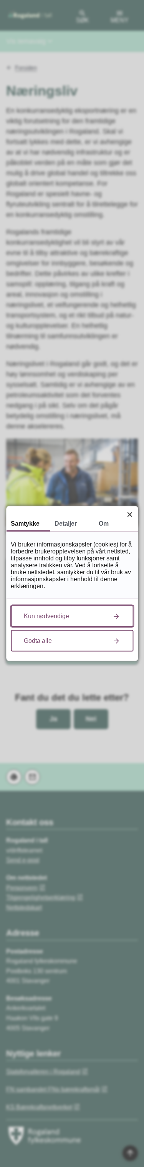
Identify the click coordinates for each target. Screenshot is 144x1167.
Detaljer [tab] (66, 523)
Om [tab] (104, 523)
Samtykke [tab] (25, 523)
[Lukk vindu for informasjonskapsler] (129, 514)
